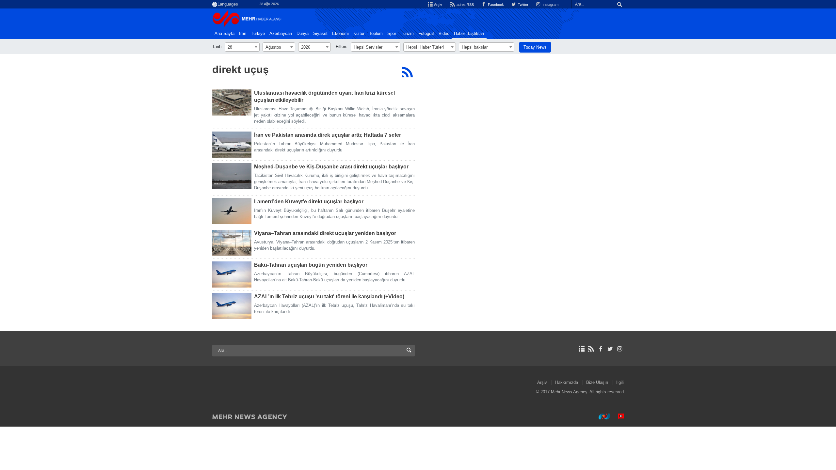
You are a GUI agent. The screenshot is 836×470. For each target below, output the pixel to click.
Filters (341, 46)
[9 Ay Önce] (231, 176)
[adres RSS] (591, 349)
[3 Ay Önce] (231, 102)
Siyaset (320, 33)
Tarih (216, 46)
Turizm (407, 33)
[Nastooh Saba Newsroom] (601, 416)
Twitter (522, 5)
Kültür (358, 33)
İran (242, 33)
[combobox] (242, 47)
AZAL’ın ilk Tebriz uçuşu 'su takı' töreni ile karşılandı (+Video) (329, 296)
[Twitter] (610, 349)
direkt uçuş (240, 69)
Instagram (549, 5)
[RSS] (407, 72)
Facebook (495, 5)
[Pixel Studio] (617, 416)
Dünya (303, 33)
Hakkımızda (566, 382)
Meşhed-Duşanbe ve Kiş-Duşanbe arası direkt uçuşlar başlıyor (331, 166)
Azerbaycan (280, 33)
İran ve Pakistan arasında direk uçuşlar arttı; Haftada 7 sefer (327, 135)
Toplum (376, 33)
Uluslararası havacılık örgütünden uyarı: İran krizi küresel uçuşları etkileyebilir (324, 96)
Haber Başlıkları (469, 33)
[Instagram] (620, 349)
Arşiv (437, 5)
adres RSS (465, 5)
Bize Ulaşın (597, 382)
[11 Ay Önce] (231, 274)
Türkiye (258, 33)
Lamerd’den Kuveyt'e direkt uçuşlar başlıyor (308, 201)
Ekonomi (340, 33)
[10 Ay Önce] (231, 211)
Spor (391, 33)
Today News (535, 47)
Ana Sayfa (224, 33)
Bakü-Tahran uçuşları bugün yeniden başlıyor (310, 265)
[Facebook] (600, 349)
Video (444, 33)
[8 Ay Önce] (231, 145)
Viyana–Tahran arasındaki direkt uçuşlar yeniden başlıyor (325, 233)
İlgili (620, 382)
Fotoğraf (426, 33)
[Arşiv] (581, 349)
